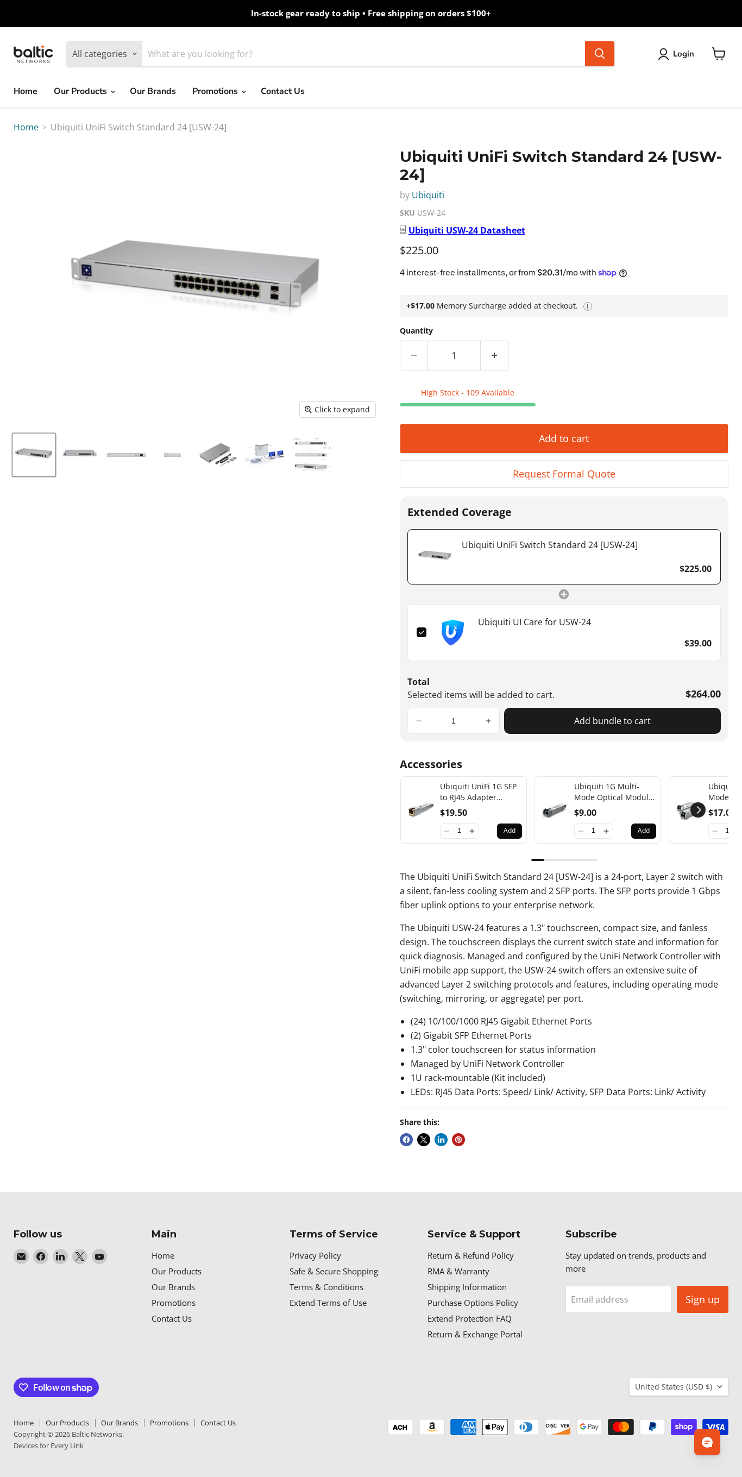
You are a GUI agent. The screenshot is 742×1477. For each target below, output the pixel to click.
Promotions (216, 91)
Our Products (81, 91)
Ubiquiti (428, 195)
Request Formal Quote (564, 473)
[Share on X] (423, 1139)
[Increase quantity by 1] (494, 355)
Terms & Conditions (326, 1286)
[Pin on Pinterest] (458, 1139)
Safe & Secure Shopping (334, 1271)
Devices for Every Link (49, 1445)
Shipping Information (467, 1286)
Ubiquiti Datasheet (466, 230)
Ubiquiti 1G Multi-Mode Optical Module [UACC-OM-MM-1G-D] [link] (613, 791)
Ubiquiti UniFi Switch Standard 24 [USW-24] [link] (550, 545)
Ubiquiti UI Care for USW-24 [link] (534, 622)
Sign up (703, 1299)
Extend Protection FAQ (469, 1318)
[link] (435, 556)
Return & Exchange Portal (475, 1334)
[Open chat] (707, 1442)
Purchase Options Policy (472, 1302)
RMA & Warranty (458, 1271)
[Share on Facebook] (406, 1139)
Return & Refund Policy (470, 1255)
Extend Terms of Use (328, 1302)
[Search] (599, 53)
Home (25, 91)
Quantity (416, 330)
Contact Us (283, 91)
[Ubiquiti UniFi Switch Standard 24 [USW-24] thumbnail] (33, 454)
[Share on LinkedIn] (441, 1139)
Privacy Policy (315, 1255)
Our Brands (153, 91)
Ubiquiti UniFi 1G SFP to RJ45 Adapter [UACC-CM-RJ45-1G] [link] (478, 791)
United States (673, 1386)
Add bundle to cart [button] (612, 721)
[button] (419, 720)
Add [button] (509, 830)
